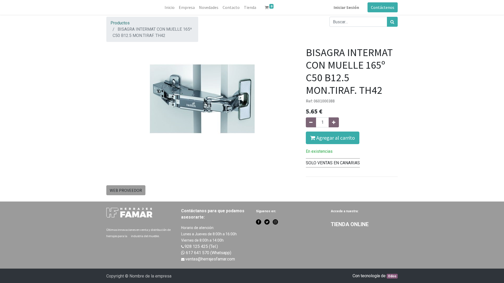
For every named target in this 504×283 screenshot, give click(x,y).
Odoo (392, 276)
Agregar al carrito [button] (335, 137)
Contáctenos (382, 7)
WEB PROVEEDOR (126, 190)
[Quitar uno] (311, 122)
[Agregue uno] (334, 122)
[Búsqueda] (392, 22)
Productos (120, 22)
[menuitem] (169, 7)
